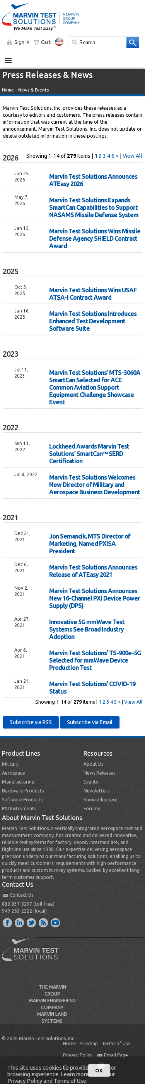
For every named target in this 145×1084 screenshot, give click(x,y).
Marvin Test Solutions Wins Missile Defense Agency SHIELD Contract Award (94, 238)
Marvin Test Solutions (33, 955)
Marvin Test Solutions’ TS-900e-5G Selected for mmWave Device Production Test (95, 660)
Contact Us (21, 895)
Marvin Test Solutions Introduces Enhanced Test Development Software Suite (92, 321)
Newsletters (96, 790)
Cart (46, 42)
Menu (12, 57)
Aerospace (13, 772)
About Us (93, 763)
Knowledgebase (101, 799)
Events (91, 781)
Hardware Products (23, 790)
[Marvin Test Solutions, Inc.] (41, 31)
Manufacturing (18, 781)
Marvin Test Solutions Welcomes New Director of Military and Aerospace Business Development (94, 484)
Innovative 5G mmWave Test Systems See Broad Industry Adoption (87, 629)
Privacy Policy (77, 1055)
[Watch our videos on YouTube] (55, 922)
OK (99, 1070)
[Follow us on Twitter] (32, 922)
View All (132, 156)
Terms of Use (116, 1043)
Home (8, 90)
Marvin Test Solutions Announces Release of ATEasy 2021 (93, 571)
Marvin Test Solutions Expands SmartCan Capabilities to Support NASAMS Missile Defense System (93, 207)
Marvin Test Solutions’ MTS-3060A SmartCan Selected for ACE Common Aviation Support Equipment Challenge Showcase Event (94, 387)
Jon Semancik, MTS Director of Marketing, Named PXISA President (89, 543)
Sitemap (89, 1043)
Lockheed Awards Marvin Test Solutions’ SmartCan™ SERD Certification (89, 453)
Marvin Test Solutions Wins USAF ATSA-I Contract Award (92, 294)
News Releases (99, 772)
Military (10, 763)
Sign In (21, 42)
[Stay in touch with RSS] (43, 922)
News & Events (33, 90)
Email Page (116, 1055)
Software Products (22, 799)
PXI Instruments (19, 808)
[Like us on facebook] (8, 922)
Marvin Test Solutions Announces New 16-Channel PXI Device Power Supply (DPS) (94, 598)
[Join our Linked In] (20, 922)
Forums (92, 808)
